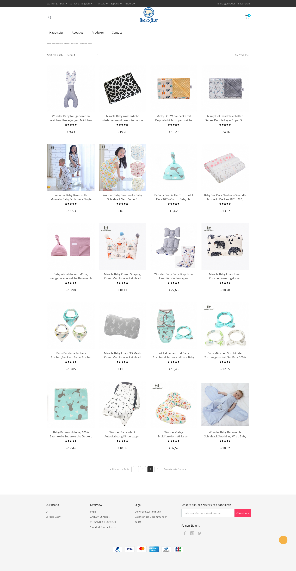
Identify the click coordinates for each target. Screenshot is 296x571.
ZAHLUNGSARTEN (100, 516)
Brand (75, 43)
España (115, 3)
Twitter (199, 533)
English (85, 3)
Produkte (98, 32)
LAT (48, 511)
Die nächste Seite (174, 469)
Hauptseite (56, 32)
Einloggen (223, 3)
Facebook (184, 533)
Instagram (192, 533)
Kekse (138, 522)
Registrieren (243, 3)
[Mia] (283, 540)
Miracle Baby (86, 43)
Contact (117, 32)
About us (77, 32)
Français (100, 3)
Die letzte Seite (120, 469)
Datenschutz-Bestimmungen (151, 516)
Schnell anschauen (71, 104)
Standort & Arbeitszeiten (104, 527)
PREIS (93, 511)
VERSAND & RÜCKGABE (103, 522)
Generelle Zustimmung (148, 511)
